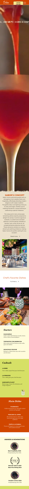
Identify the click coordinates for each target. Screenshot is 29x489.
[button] (26, 190)
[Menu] (24, 2)
